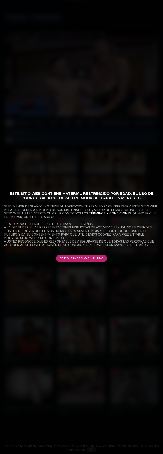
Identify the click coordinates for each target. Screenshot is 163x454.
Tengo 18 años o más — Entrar (81, 258)
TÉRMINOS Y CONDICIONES (110, 213)
